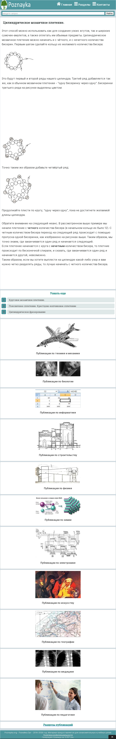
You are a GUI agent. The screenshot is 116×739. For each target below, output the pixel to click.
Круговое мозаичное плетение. (27, 299)
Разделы (84, 4)
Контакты (103, 4)
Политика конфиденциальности (58, 735)
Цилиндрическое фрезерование (27, 311)
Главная (66, 4)
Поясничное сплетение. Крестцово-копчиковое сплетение (42, 305)
